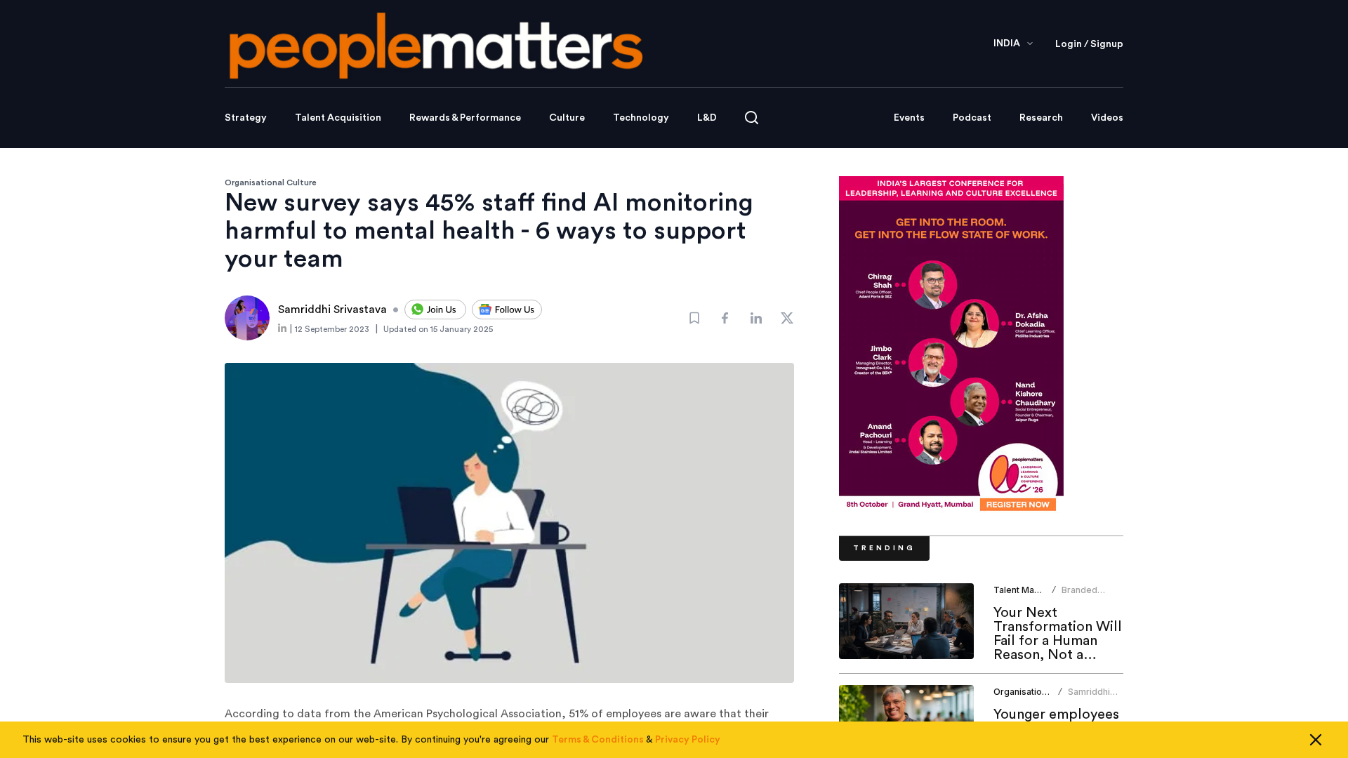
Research (1041, 118)
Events (909, 118)
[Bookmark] (694, 318)
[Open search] (751, 117)
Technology (641, 118)
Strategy (246, 118)
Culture (567, 118)
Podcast (972, 118)
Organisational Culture (271, 182)
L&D (707, 118)
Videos (1107, 118)
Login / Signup (1089, 44)
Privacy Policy (687, 740)
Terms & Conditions (598, 740)
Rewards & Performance (465, 118)
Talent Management (1034, 590)
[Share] (725, 318)
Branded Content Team (1091, 595)
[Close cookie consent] (1316, 740)
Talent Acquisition (338, 118)
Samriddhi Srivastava (1089, 697)
